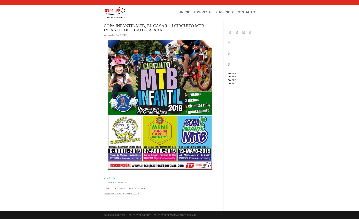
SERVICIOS (223, 12)
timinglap (111, 35)
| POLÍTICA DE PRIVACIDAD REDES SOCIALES (174, 215)
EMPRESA (202, 12)
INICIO (185, 12)
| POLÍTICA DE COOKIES (139, 215)
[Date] (105, 181)
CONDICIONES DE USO (115, 215)
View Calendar (109, 178)
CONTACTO (245, 12)
